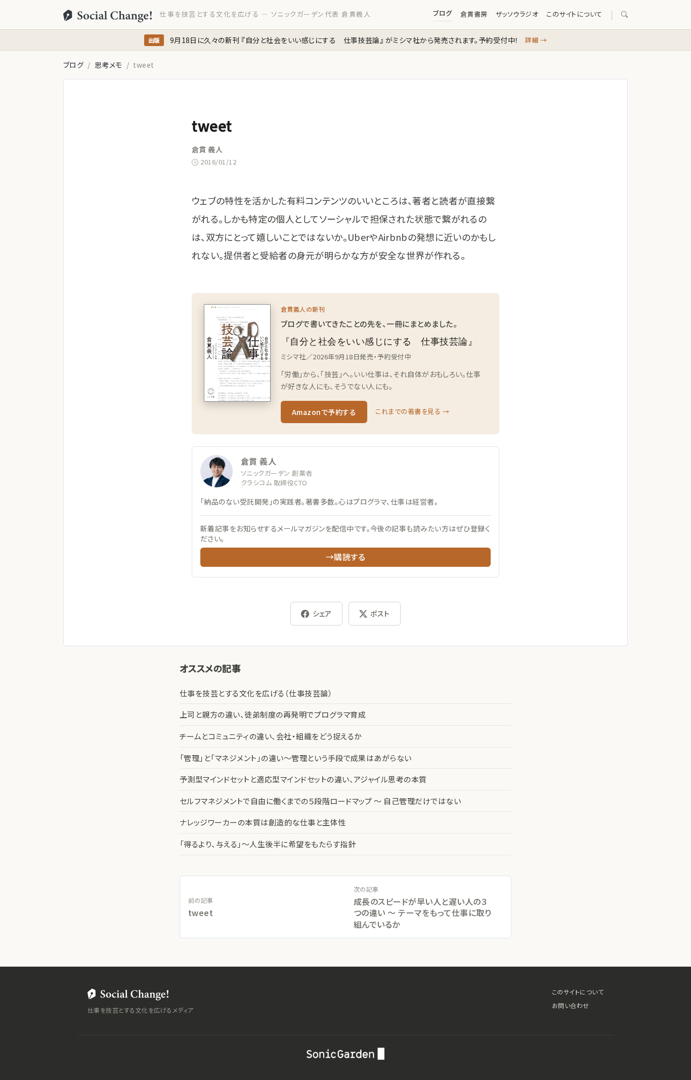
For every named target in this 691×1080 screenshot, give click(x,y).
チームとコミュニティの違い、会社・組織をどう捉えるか (271, 736)
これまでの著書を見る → (412, 411)
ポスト (380, 613)
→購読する (345, 557)
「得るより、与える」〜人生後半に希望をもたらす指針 (268, 844)
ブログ (442, 13)
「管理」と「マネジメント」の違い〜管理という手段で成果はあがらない (296, 758)
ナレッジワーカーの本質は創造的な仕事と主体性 (263, 822)
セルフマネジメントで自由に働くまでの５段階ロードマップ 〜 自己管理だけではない (320, 801)
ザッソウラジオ (517, 14)
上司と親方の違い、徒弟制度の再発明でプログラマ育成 (273, 714)
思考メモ (108, 65)
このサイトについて (574, 14)
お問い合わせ (570, 1005)
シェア (322, 613)
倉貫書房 (474, 14)
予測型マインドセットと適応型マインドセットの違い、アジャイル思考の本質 (303, 779)
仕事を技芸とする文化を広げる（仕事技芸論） (256, 693)
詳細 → (536, 40)
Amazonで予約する (324, 412)
